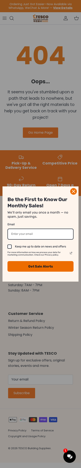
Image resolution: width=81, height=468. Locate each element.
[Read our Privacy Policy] (71, 253)
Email (11, 224)
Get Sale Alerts (40, 266)
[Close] (74, 191)
